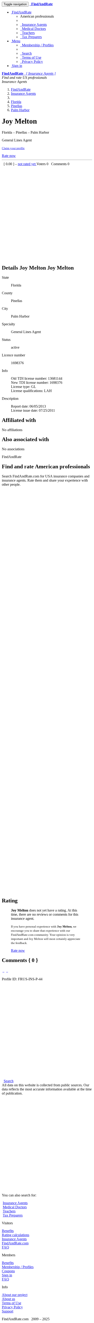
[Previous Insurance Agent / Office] (3, 971)
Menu (15, 41)
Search (26, 53)
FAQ (5, 1247)
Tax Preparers (31, 37)
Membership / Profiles (37, 45)
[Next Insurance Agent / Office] (7, 971)
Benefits (8, 1231)
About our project (14, 1295)
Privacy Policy (31, 62)
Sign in (16, 66)
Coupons (8, 1271)
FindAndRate (21, 12)
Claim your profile (13, 148)
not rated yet (27, 164)
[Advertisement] (47, 213)
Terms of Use (30, 57)
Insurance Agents (33, 25)
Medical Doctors (33, 29)
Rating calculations (15, 1235)
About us (8, 1299)
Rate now (9, 156)
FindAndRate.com (15, 1243)
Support (7, 1311)
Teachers (27, 33)
